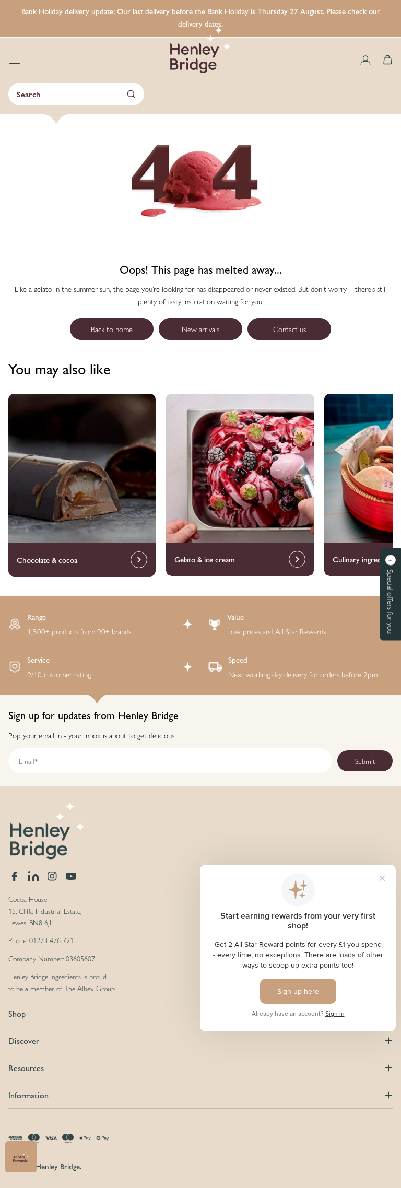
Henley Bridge (58, 1165)
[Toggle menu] (14, 60)
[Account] (365, 60)
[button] (390, 594)
